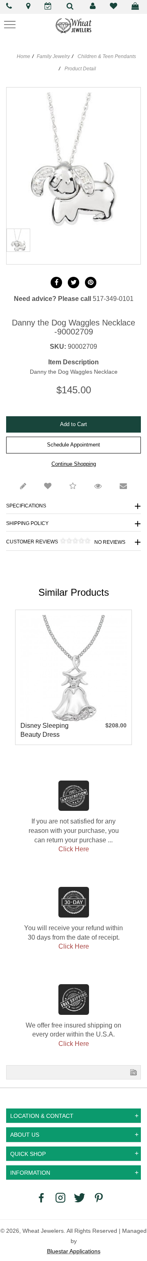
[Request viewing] (98, 486)
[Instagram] (60, 1197)
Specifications (26, 506)
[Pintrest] (90, 282)
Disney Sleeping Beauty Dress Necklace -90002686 (44, 731)
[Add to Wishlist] (47, 486)
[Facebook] (56, 282)
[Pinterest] (99, 1197)
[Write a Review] (23, 486)
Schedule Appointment (73, 445)
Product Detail (79, 69)
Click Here (73, 849)
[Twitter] (73, 282)
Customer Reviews (65, 541)
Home (23, 56)
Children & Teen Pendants (107, 56)
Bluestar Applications (73, 1251)
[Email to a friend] (123, 486)
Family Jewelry (53, 56)
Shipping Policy (27, 523)
